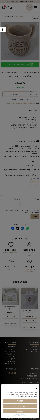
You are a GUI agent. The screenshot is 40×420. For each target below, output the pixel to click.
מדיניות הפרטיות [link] (20, 415)
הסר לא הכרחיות (20, 406)
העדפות (20, 411)
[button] (3, 29)
